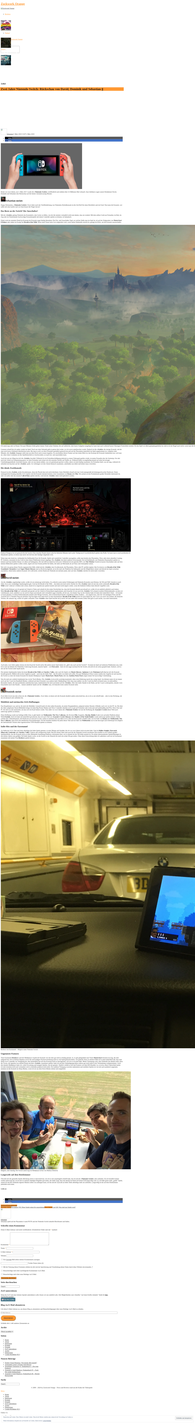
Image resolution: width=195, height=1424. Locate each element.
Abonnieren (8, 1318)
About (7, 1342)
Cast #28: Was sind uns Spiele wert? (64, 1207)
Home (7, 1340)
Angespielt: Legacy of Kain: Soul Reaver (18, 1364)
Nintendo (10, 1205)
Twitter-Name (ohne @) (36, 1263)
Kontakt (7, 1345)
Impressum (8, 1343)
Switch (15, 1205)
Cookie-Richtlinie (47, 1420)
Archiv (7, 1351)
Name (3, 1248)
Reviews (7, 14)
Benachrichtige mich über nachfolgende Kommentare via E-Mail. (24, 1271)
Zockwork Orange (13, 3)
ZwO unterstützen (10, 1349)
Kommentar (5, 1244)
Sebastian (4, 1220)
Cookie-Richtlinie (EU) (12, 1354)
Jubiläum (4, 1205)
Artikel (3, 83)
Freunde (7, 1347)
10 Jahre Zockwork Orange (14, 39)
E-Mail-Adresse (6, 1252)
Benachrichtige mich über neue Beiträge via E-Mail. (20, 1274)
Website (3, 1256)
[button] (8, 138)
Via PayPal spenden (7, 1297)
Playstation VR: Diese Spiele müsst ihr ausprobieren (27, 1207)
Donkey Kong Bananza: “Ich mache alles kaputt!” (21, 1363)
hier (106, 1295)
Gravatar (8, 1259)
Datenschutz (9, 1353)
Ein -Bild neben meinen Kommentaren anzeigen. (21, 1259)
